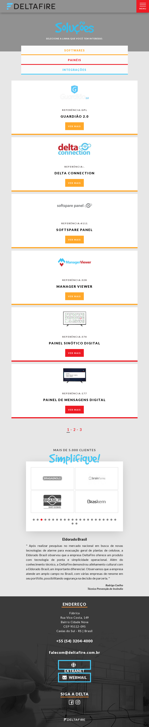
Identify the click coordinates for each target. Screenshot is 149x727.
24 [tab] (76, 524)
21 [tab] (111, 520)
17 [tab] (96, 520)
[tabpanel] (74, 490)
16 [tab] (92, 520)
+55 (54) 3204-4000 (74, 641)
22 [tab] (115, 520)
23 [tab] (73, 524)
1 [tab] (34, 520)
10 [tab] (69, 520)
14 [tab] (84, 520)
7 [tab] (57, 520)
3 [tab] (41, 520)
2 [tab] (38, 520)
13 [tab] (80, 520)
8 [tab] (61, 520)
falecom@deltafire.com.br (74, 652)
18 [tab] (100, 520)
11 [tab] (73, 520)
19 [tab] (104, 520)
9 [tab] (65, 520)
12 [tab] (76, 520)
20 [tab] (107, 520)
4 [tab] (45, 520)
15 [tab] (88, 520)
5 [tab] (49, 520)
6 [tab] (53, 520)
